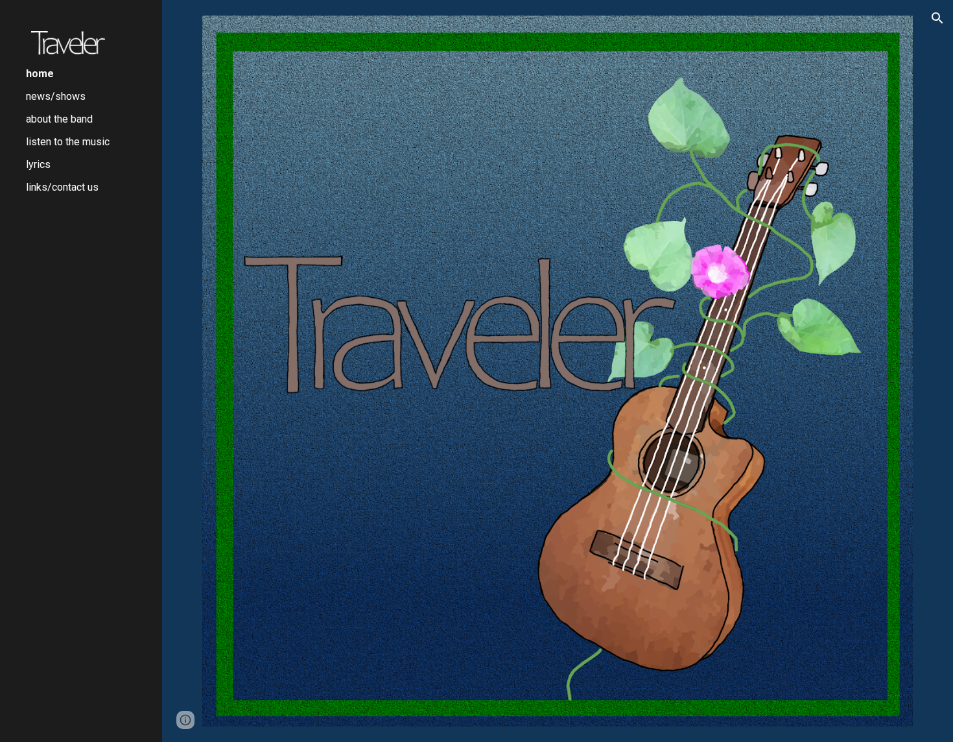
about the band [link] (59, 119)
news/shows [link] (56, 96)
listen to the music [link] (68, 142)
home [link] (40, 73)
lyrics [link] (38, 164)
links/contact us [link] (62, 187)
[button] (937, 18)
